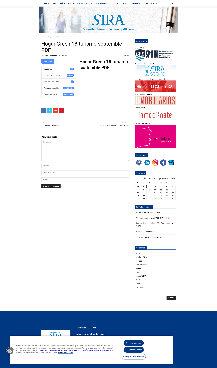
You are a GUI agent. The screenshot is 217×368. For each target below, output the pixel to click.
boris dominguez (50, 55)
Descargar (48, 61)
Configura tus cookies (133, 357)
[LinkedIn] (147, 162)
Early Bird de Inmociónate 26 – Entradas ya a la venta (154, 224)
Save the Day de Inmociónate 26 (149, 237)
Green (138, 268)
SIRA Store (119, 3)
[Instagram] (155, 162)
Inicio (43, 37)
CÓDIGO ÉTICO (83, 3)
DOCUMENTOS (102, 3)
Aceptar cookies (133, 343)
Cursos (139, 261)
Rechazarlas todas (133, 350)
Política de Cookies (65, 353)
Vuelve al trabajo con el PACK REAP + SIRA (153, 218)
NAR (55, 3)
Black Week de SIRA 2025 (146, 232)
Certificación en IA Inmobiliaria (148, 212)
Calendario (151, 3)
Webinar (139, 287)
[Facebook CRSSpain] (163, 162)
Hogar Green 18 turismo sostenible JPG (112, 126)
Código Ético (141, 257)
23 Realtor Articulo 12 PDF (52, 126)
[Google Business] (171, 162)
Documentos (141, 264)
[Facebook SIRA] (139, 162)
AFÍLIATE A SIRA (67, 3)
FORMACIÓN (135, 3)
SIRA (45, 3)
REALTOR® (141, 276)
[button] (173, 3)
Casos (138, 253)
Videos (139, 283)
